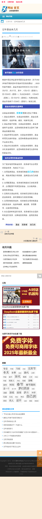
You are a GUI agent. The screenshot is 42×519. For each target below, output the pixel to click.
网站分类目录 (35, 461)
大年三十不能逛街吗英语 (12, 436)
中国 (11, 369)
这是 (25, 401)
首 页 (3, 2)
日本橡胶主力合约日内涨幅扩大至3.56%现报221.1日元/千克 (21, 432)
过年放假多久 (8, 428)
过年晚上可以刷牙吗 (10, 266)
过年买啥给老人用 (9, 421)
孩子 (10, 377)
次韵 (33, 389)
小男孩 (21, 474)
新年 (5, 384)
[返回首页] (39, 452)
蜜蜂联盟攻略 (27, 263)
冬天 (6, 372)
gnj (8, 37)
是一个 (6, 388)
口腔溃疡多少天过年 (10, 259)
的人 (26, 392)
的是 (34, 392)
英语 (4, 401)
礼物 (5, 396)
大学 (32, 373)
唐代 (26, 372)
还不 (19, 400)
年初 (36, 377)
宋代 (17, 376)
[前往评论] (39, 458)
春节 (20, 384)
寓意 (24, 377)
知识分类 (19, 2)
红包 (11, 396)
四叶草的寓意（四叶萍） (11, 263)
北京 (20, 373)
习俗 (18, 368)
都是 (30, 401)
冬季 (14, 372)
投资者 (20, 112)
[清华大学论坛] (21, 9)
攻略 (30, 380)
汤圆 (5, 392)
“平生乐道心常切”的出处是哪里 (14, 414)
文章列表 (11, 2)
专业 (5, 368)
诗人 (11, 400)
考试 (22, 397)
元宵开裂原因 (8, 439)
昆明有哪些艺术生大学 (11, 252)
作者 (24, 369)
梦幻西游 (23, 388)
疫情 (19, 392)
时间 (12, 384)
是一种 (14, 389)
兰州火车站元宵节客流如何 (12, 255)
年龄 (4, 381)
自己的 (30, 171)
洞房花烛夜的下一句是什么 (12, 425)
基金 (14, 72)
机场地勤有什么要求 (30, 252)
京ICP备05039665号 (28, 463)
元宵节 (32, 368)
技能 (24, 380)
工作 (30, 377)
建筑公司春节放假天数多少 (12, 417)
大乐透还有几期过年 (30, 241)
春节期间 (30, 384)
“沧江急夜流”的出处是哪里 (32, 259)
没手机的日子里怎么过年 (12, 446)
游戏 (11, 392)
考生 (16, 397)
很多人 (11, 380)
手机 (18, 381)
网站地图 (18, 463)
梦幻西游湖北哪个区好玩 (12, 443)
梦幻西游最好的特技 (30, 255)
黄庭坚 (36, 401)
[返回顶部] (39, 464)
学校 (4, 377)
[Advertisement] (21, 498)
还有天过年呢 (9, 234)
